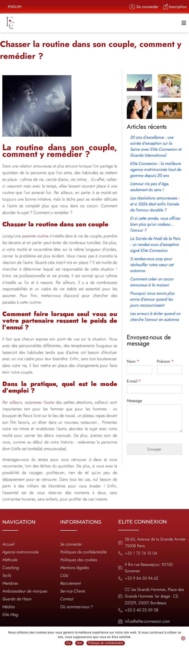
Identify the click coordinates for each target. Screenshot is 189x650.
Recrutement (70, 583)
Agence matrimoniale (20, 552)
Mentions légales (74, 568)
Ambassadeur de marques (24, 591)
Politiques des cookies (78, 560)
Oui (68, 643)
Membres (10, 583)
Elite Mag (10, 615)
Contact (66, 599)
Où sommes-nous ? (76, 607)
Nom (133, 361)
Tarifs (6, 575)
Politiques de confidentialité (83, 552)
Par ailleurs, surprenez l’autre (28, 402)
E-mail (134, 381)
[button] (184, 23)
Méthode (9, 560)
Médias (8, 607)
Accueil (8, 544)
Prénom (165, 361)
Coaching (10, 568)
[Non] (183, 638)
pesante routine (35, 236)
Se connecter (71, 544)
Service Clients (72, 591)
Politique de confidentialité (105, 643)
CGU (64, 575)
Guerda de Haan (17, 599)
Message (134, 400)
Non (79, 643)
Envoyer (154, 449)
